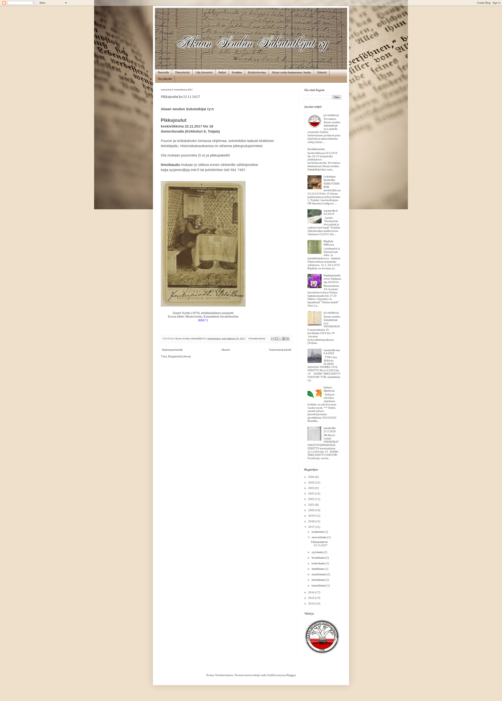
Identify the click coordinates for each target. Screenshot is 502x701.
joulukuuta (318, 532)
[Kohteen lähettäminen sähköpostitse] (273, 339)
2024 (311, 488)
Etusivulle (163, 72)
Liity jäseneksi (204, 72)
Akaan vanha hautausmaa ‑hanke (291, 72)
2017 (311, 527)
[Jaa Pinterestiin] (288, 339)
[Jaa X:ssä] (280, 339)
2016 (311, 592)
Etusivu (226, 350)
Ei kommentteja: (257, 338)
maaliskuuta (319, 574)
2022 (311, 499)
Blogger (291, 675)
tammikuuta (319, 585)
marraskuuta (319, 537)
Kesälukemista (316, 149)
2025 (311, 482)
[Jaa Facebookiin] (284, 339)
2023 (311, 493)
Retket (222, 72)
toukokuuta (319, 563)
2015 (311, 598)
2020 (311, 510)
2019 (311, 515)
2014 (311, 603)
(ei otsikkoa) (331, 115)
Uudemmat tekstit (172, 350)
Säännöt (321, 72)
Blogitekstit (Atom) (179, 356)
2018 (311, 521)
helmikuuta (319, 580)
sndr (263, 675)
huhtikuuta (318, 569)
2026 (311, 477)
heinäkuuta (318, 557)
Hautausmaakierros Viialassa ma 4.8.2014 (332, 279)
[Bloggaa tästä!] (276, 339)
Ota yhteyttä (165, 79)
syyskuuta (318, 552)
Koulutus (237, 72)
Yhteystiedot (182, 72)
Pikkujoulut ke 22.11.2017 (180, 96)
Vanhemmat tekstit (280, 350)
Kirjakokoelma (257, 72)
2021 (311, 504)
